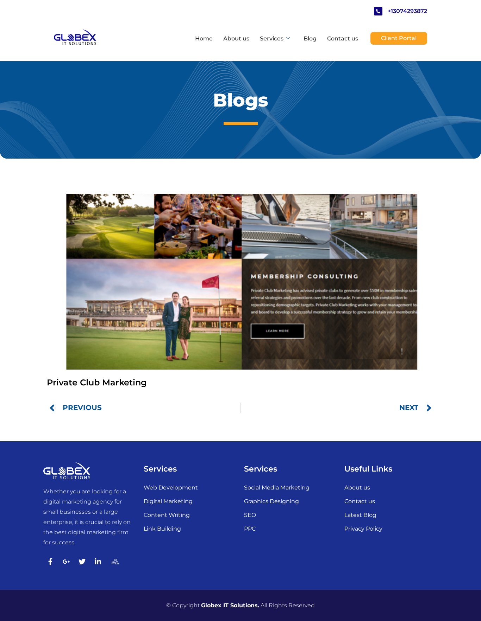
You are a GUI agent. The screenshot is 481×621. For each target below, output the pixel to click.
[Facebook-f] (50, 562)
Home (204, 38)
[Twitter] (82, 562)
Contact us (342, 38)
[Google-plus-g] (66, 562)
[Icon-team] (114, 562)
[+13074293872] (378, 11)
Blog (310, 38)
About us (236, 38)
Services (271, 38)
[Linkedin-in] (98, 562)
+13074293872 (407, 11)
